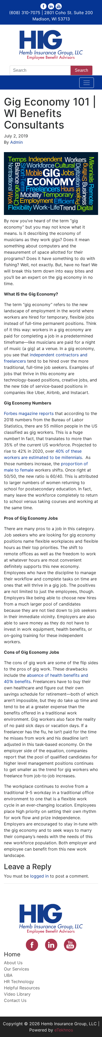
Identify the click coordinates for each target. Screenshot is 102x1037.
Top (96, 1029)
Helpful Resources (22, 987)
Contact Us (15, 1000)
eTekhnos (63, 1030)
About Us (13, 962)
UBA (8, 975)
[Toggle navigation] (86, 82)
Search (81, 70)
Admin (16, 142)
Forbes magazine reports (29, 413)
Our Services (16, 969)
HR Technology (19, 981)
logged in (39, 876)
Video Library (17, 994)
